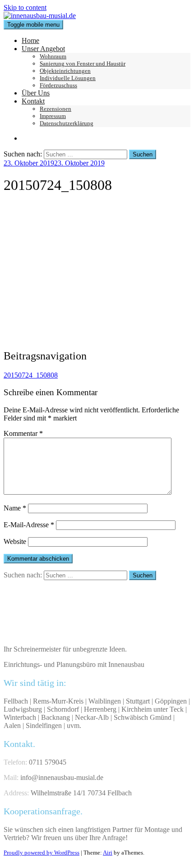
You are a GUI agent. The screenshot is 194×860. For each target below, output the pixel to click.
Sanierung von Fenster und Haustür (82, 63)
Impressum (53, 116)
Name (15, 508)
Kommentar (23, 433)
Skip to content (25, 7)
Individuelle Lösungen (68, 78)
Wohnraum (53, 56)
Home (30, 40)
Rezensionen (55, 108)
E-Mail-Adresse (29, 525)
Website (15, 541)
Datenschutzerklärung (66, 123)
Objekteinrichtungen (65, 70)
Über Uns (36, 93)
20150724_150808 (31, 375)
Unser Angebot (43, 48)
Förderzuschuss (58, 85)
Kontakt (33, 101)
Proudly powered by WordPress (41, 852)
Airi (107, 852)
